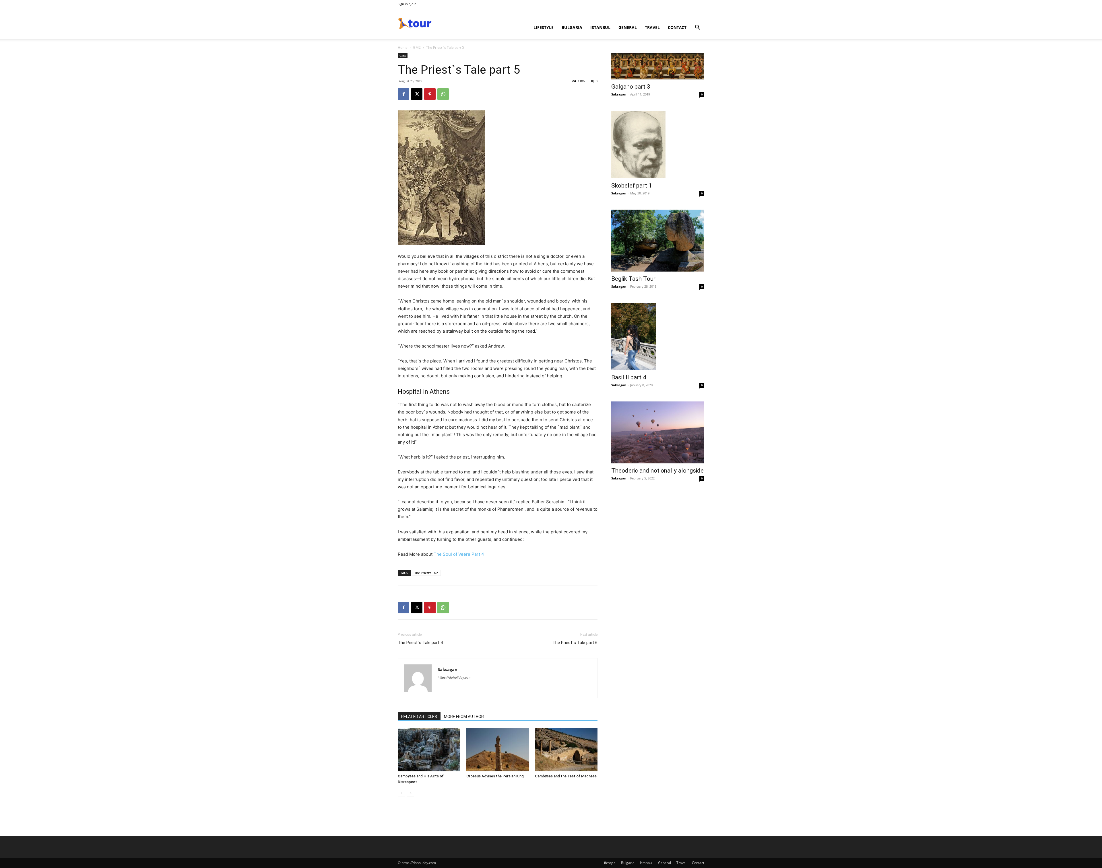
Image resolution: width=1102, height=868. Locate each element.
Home (403, 47)
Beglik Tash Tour (633, 278)
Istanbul (600, 27)
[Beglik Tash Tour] (657, 241)
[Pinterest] (430, 94)
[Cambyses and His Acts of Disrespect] (429, 749)
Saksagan (447, 669)
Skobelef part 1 (631, 185)
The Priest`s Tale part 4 (420, 642)
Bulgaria (572, 27)
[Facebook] (403, 94)
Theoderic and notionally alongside (657, 470)
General (627, 27)
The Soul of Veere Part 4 (459, 554)
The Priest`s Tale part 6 (574, 642)
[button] (697, 28)
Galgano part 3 (630, 86)
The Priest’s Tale (426, 573)
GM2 (417, 47)
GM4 (402, 56)
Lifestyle (543, 27)
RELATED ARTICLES (419, 716)
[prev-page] (401, 793)
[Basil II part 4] (657, 336)
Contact (677, 27)
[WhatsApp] (443, 94)
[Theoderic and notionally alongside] (657, 432)
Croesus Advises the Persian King (495, 776)
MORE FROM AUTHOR (464, 716)
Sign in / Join (407, 4)
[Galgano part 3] (657, 66)
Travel (652, 27)
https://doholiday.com (455, 678)
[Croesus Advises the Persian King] (497, 749)
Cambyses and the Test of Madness (566, 776)
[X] (416, 94)
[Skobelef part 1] (657, 144)
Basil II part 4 (628, 377)
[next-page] (410, 793)
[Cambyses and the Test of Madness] (566, 749)
